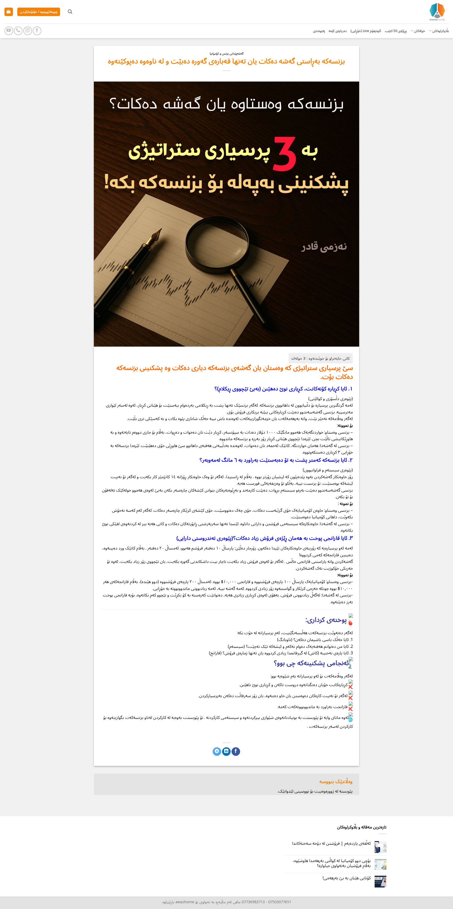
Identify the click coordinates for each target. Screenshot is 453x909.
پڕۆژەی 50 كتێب (396, 30)
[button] (70, 12)
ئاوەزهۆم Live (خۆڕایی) (365, 30)
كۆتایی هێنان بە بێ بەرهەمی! (347, 878)
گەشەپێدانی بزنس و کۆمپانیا (227, 54)
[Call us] (18, 30)
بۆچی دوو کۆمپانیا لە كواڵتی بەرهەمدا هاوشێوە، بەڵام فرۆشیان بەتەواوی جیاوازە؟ (332, 863)
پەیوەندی (319, 30)
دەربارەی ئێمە (338, 30)
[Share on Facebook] (235, 751)
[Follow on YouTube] (8, 30)
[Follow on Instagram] (27, 30)
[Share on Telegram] (217, 751)
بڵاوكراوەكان (440, 30)
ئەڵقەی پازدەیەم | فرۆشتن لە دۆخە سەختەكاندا (331, 843)
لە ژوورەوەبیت (326, 791)
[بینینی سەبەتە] (8, 12)
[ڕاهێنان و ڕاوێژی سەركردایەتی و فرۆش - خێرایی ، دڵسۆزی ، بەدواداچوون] (423, 12)
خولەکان (419, 30)
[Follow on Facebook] (37, 30)
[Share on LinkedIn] (226, 751)
